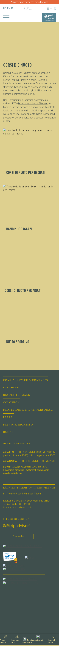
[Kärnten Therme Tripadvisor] (51, 8)
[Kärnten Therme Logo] (49, 17)
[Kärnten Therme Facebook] (48, 8)
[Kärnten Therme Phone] (25, 8)
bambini (16, 80)
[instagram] (24, 583)
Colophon (11, 402)
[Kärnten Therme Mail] (30, 8)
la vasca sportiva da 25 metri (33, 103)
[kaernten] (14, 557)
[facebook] (29, 548)
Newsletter (18, 536)
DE (4, 8)
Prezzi (8, 417)
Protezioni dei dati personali (28, 409)
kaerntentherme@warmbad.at (18, 507)
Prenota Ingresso (18, 424)
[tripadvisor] (16, 526)
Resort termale (16, 395)
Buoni (8, 432)
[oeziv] (33, 557)
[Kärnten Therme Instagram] (55, 8)
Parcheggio (13, 387)
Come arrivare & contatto (25, 380)
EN (8, 8)
